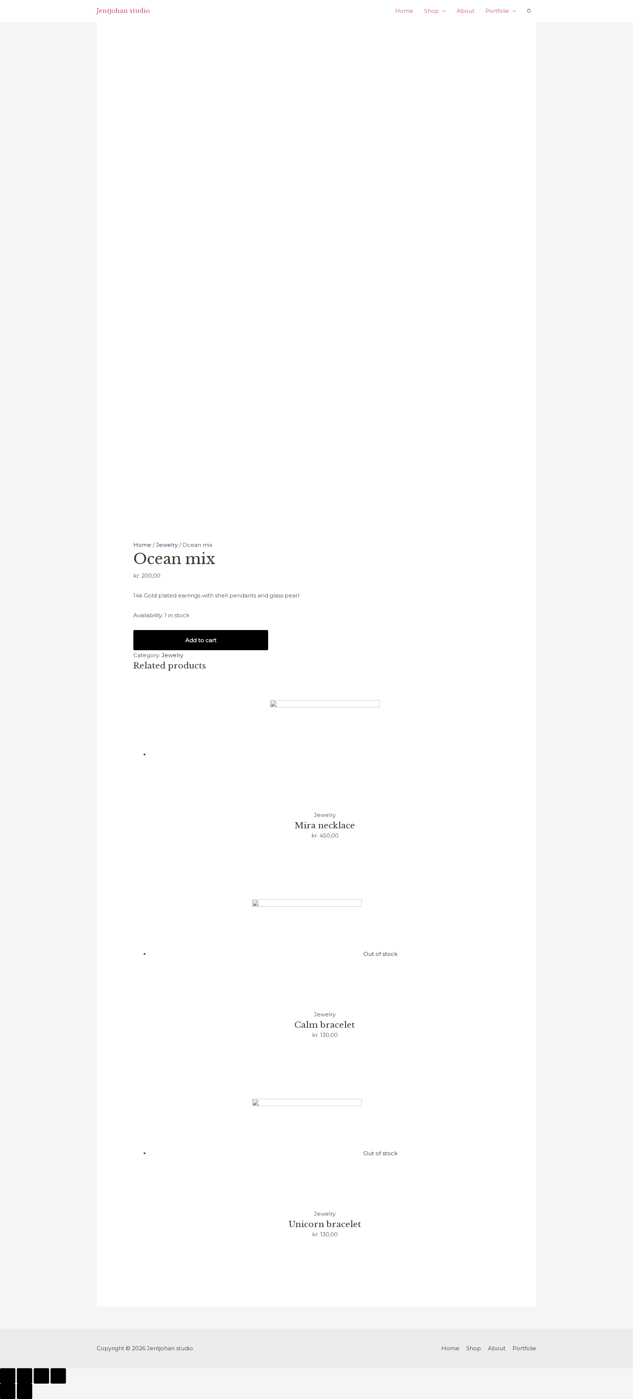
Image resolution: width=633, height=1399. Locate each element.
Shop (431, 10)
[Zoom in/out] (58, 1376)
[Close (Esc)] (7, 1376)
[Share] (24, 1376)
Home (404, 10)
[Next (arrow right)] (24, 1391)
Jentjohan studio (123, 10)
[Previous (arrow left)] (7, 1391)
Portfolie (497, 10)
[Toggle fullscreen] (41, 1376)
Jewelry (167, 544)
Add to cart (200, 640)
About (465, 10)
